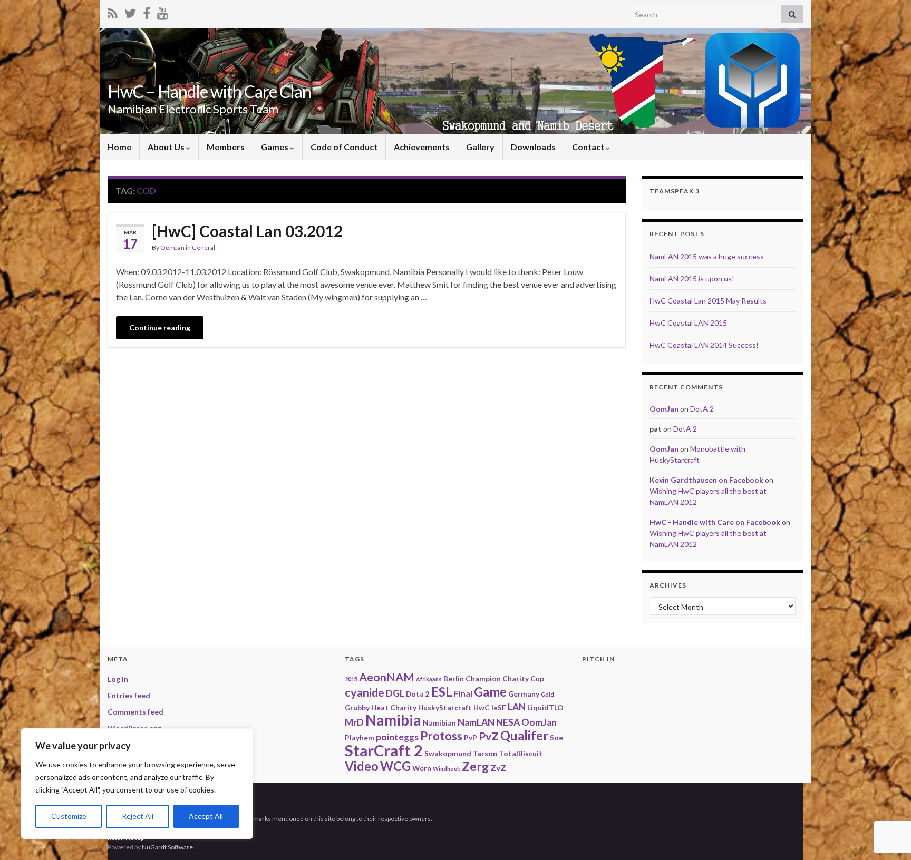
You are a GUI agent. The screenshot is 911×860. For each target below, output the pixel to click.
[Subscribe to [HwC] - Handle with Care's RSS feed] (113, 11)
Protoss (441, 736)
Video (362, 766)
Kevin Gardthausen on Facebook (706, 479)
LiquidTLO (545, 707)
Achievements (422, 147)
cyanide (364, 692)
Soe (556, 737)
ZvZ (498, 768)
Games (275, 147)
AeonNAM (386, 677)
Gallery (480, 147)
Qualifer (524, 735)
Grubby (357, 707)
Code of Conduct (344, 147)
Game (490, 691)
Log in (118, 679)
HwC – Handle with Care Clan (209, 91)
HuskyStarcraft (445, 707)
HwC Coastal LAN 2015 (688, 322)
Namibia (393, 720)
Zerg (475, 766)
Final (463, 693)
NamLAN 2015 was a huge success (707, 256)
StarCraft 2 (384, 750)
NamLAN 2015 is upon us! (692, 278)
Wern (421, 768)
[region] (137, 783)
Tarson (485, 753)
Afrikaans (429, 679)
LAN (517, 706)
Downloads (533, 147)
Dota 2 (418, 693)
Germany (523, 693)
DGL (395, 693)
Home (119, 147)
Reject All (137, 816)
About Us (167, 147)
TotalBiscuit (520, 753)
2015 (351, 679)
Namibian (439, 722)
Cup (537, 678)
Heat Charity (393, 707)
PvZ (489, 735)
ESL (441, 691)
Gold (547, 694)
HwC (481, 707)
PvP (470, 737)
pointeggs (397, 736)
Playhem (359, 737)
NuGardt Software (167, 847)
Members (226, 147)
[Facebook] (146, 11)
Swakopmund (447, 753)
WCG (395, 766)
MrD (354, 722)
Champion (483, 678)
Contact (589, 147)
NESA (508, 722)
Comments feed (135, 711)
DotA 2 (702, 408)
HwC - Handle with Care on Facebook (715, 521)
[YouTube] (162, 11)
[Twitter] (130, 11)
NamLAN (476, 722)
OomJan (172, 247)
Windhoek (446, 768)
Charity (515, 678)
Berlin (453, 678)
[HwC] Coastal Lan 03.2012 (247, 230)
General (203, 247)
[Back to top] (887, 797)
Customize (68, 816)
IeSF (498, 707)
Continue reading (159, 327)
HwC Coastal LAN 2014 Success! (704, 344)
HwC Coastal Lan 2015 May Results (708, 300)
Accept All (206, 816)
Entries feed (129, 695)
